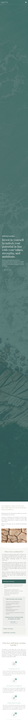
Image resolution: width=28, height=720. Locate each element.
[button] (26, 2)
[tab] (14, 581)
